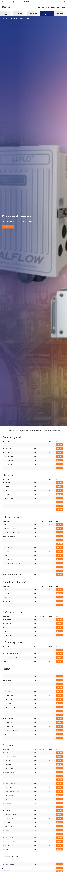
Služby (58, 7)
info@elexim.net (7, 1)
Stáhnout (60, 444)
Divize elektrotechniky (43, 7)
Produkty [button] (53, 7)
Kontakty (63, 7)
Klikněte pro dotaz (8, 226)
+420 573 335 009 (18, 1)
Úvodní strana (4, 18)
